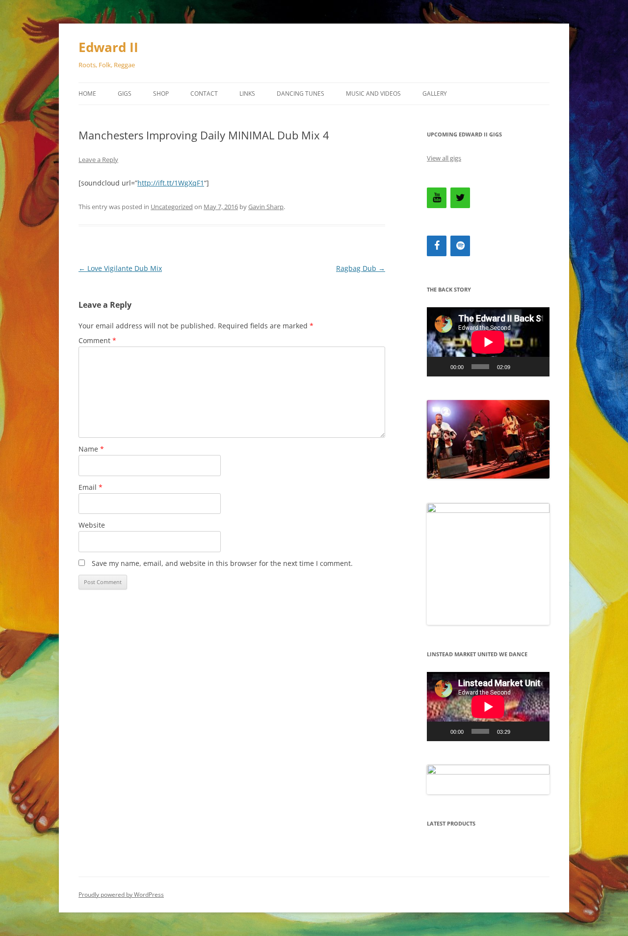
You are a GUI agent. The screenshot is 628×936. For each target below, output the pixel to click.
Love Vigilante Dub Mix (120, 268)
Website (91, 525)
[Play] (440, 367)
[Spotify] (460, 246)
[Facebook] (436, 246)
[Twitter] (460, 197)
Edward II (108, 47)
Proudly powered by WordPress (121, 894)
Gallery (434, 93)
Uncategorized (172, 206)
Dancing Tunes (300, 93)
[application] (488, 341)
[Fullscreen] (537, 367)
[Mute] (521, 367)
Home (87, 93)
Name (91, 449)
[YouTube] (436, 197)
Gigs (124, 93)
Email (90, 487)
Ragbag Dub (360, 268)
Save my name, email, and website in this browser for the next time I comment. (222, 563)
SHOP (161, 93)
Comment (97, 340)
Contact (204, 93)
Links (247, 93)
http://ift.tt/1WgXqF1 (170, 182)
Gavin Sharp (266, 206)
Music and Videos (373, 93)
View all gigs (444, 158)
